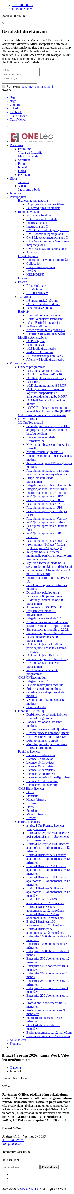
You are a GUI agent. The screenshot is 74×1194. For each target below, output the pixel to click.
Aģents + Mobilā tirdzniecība (45, 359)
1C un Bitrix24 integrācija (43, 322)
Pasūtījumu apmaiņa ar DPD (44, 496)
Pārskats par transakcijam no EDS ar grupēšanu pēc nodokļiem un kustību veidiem (48, 429)
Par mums (16, 145)
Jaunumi (23, 182)
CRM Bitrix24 (27, 418)
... (11, 1047)
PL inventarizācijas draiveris (44, 356)
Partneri (23, 163)
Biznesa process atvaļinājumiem (47, 729)
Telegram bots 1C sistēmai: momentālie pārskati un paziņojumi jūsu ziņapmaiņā (49, 555)
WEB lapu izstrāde (38, 215)
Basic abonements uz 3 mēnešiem (48, 1036)
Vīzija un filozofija (30, 152)
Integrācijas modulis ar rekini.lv (46, 489)
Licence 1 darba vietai (40, 755)
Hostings (24, 278)
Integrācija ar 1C (37, 226)
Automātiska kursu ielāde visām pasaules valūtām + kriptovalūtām (48, 624)
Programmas (18, 363)
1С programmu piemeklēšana (45, 204)
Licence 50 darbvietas (40, 770)
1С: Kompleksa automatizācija (46, 378)
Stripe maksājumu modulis (43, 688)
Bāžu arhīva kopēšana (40, 267)
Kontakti (15, 1043)
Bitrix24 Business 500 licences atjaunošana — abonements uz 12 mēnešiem (48, 858)
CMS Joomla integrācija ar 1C (46, 234)
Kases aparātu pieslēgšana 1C (45, 330)
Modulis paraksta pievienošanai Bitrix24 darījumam (46, 746)
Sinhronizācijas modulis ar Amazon (49, 633)
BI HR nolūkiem (37, 293)
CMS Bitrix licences (31, 788)
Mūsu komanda (28, 156)
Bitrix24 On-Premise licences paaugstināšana (45, 827)
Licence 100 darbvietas (41, 773)
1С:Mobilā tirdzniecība (41, 348)
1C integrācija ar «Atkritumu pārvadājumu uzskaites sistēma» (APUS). (47, 647)
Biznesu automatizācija (33, 200)
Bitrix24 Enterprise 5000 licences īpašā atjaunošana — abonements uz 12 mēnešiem (47, 836)
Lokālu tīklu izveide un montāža (47, 259)
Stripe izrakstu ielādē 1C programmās (42, 479)
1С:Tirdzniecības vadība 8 (43, 304)
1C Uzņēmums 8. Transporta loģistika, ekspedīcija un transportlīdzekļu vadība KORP (46, 392)
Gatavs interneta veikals (41, 219)
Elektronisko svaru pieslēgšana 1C (48, 333)
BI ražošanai (34, 289)
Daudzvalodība (36, 707)
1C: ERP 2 (33, 381)
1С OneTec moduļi (30, 422)
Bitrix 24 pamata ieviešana (43, 315)
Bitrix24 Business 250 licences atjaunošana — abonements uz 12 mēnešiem (48, 869)
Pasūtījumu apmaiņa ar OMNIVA (48, 540)
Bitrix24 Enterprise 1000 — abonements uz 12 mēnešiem (45, 901)
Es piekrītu (29, 86)
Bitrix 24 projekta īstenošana (44, 319)
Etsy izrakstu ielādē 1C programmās (41, 612)
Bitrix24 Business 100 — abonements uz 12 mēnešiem (45, 923)
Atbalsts (31, 252)
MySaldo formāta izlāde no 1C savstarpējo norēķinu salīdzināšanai (49, 564)
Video (22, 186)
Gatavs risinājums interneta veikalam (42, 415)
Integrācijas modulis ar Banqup (46, 492)
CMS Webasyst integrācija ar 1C (47, 248)
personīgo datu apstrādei (37, 86)
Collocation (33, 263)
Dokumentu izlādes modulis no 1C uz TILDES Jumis (48, 572)
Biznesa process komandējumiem (47, 733)
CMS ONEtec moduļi (32, 677)
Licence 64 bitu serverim (42, 784)
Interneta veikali (28, 211)
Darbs (22, 171)
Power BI (24, 282)
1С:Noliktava (35, 345)
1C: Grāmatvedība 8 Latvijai (44, 370)
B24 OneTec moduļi (31, 711)
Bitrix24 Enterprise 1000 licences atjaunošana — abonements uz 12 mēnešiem (48, 847)
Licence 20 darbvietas (40, 766)
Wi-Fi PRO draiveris (39, 352)
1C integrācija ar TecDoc (42, 655)
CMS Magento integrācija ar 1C (47, 237)
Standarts (32, 796)
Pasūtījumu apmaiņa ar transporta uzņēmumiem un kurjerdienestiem (48, 472)
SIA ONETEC (29, 1189)
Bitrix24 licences (29, 821)
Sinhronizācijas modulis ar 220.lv (47, 629)
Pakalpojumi (18, 197)
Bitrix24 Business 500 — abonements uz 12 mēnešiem (45, 908)
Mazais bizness (36, 799)
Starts (30, 792)
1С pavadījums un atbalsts (43, 208)
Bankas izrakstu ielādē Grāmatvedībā (40, 439)
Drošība (31, 271)
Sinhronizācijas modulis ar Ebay (47, 659)
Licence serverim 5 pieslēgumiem (48, 777)
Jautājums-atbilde (29, 189)
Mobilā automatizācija (32, 337)
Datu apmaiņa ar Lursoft (42, 740)
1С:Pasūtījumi (35, 341)
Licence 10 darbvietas (40, 762)
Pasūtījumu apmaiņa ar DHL (45, 500)
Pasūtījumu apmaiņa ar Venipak (46, 518)
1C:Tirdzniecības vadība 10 (44, 374)
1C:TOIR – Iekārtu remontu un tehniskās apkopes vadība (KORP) (48, 409)
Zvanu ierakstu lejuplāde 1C (44, 452)
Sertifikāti (24, 160)
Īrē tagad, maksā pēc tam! (42, 300)
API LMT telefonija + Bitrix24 (46, 736)
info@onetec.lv (22, 8)
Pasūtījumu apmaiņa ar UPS (44, 507)
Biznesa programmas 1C (34, 367)
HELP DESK (35, 274)
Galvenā (15, 1067)
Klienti (22, 167)
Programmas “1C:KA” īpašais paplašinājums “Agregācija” (45, 546)
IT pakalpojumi (28, 256)
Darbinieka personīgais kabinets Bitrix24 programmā (47, 716)
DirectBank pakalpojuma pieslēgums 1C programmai (44, 594)
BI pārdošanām (36, 285)
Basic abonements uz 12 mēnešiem (49, 1032)
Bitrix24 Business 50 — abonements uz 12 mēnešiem (45, 930)
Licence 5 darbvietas (39, 759)
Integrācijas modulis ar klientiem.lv (49, 485)
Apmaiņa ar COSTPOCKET (45, 607)
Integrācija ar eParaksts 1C (43, 618)
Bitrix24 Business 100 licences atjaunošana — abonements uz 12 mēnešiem (48, 880)
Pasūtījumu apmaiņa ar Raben (45, 522)
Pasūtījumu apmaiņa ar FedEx (45, 503)
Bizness (31, 803)
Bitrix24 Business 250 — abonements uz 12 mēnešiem (45, 916)
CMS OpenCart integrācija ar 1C (47, 230)
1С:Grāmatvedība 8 (39, 308)
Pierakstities (49, 1167)
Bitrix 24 (24, 311)
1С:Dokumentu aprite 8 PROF (46, 385)
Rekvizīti (24, 174)
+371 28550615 (22, 5)
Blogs (13, 178)
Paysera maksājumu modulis (44, 685)
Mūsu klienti (18, 1040)
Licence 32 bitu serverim (42, 781)
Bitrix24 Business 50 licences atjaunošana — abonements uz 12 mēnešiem (48, 892)
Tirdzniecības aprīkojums (34, 326)
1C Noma (24, 296)
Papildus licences (29, 751)
